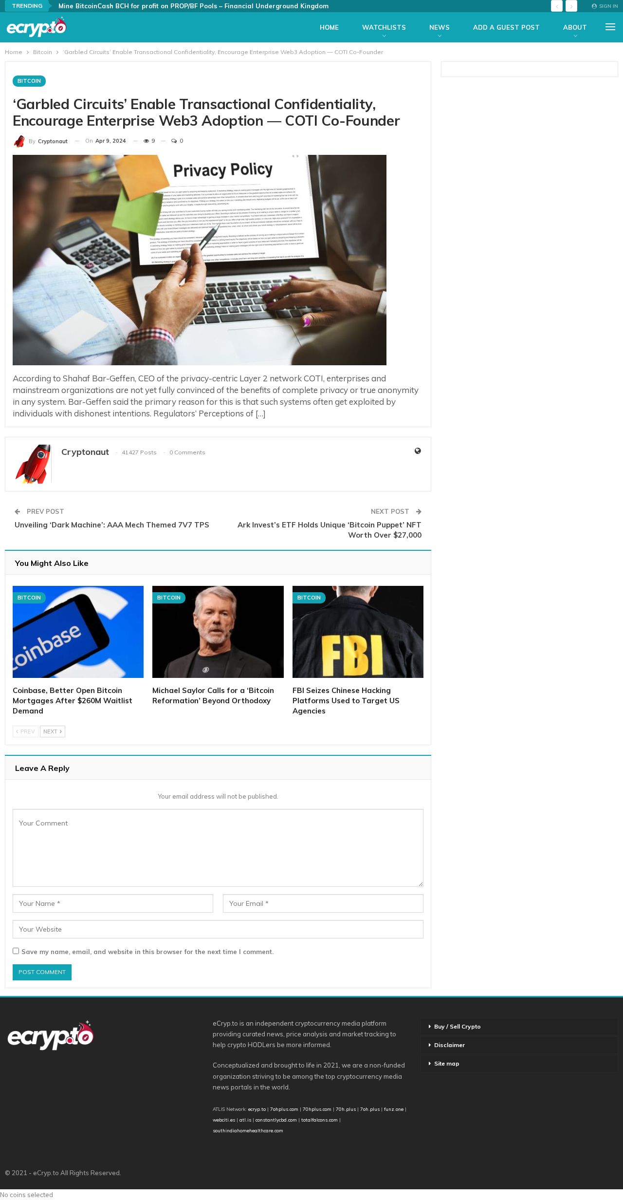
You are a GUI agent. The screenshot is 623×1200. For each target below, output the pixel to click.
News (439, 27)
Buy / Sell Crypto (457, 1026)
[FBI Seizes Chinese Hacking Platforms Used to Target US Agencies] (358, 632)
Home (329, 27)
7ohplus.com (284, 1109)
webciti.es (224, 1120)
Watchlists (384, 27)
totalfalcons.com (319, 1120)
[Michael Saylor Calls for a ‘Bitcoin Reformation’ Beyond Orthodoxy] (217, 632)
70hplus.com (317, 1109)
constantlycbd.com (276, 1120)
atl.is (245, 1120)
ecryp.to (257, 1109)
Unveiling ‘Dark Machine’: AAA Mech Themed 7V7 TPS (112, 524)
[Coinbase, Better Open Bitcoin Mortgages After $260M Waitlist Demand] (78, 632)
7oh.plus (370, 1109)
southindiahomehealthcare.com (248, 1130)
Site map (446, 1063)
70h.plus (345, 1109)
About (575, 27)
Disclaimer (449, 1045)
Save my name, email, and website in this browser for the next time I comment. (147, 952)
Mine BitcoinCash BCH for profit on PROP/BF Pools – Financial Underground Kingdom (193, 6)
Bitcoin (29, 80)
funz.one (393, 1109)
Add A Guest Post (506, 27)
